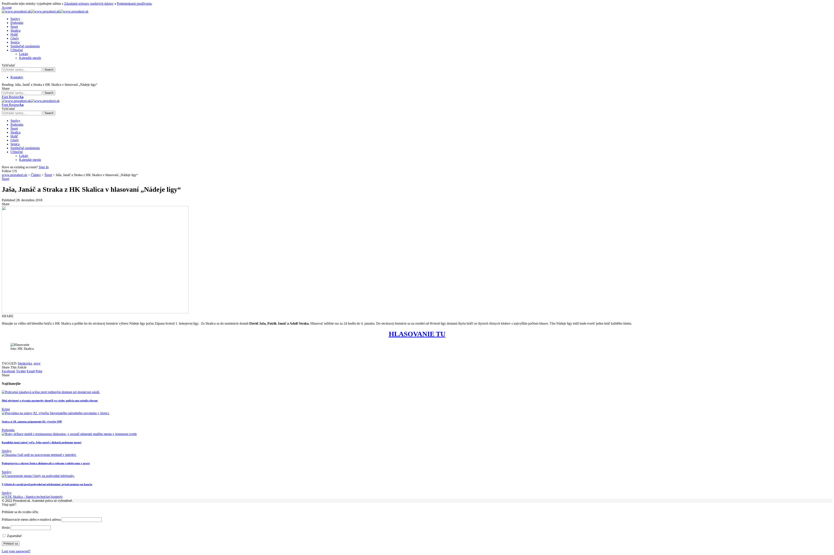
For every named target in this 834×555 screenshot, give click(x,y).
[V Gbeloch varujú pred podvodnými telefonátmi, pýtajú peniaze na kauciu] (38, 476)
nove (37, 363)
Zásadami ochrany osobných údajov (89, 3)
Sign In (44, 167)
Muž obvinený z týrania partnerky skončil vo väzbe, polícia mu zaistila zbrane (50, 400)
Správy (7, 451)
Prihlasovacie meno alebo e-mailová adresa (31, 519)
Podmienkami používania (134, 3)
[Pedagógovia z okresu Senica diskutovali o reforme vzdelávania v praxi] (39, 455)
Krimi (6, 409)
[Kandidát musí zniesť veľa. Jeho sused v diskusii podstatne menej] (69, 434)
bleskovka (25, 363)
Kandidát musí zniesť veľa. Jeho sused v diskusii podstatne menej (41, 442)
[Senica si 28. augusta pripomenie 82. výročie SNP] (55, 413)
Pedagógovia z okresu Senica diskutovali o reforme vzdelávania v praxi (46, 463)
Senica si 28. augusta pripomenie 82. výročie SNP (32, 421)
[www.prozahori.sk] (45, 11)
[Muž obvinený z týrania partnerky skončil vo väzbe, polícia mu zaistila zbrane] (51, 392)
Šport (5, 179)
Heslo (6, 527)
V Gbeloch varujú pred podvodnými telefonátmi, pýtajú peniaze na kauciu (47, 484)
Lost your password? (16, 551)
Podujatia (8, 430)
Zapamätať (14, 536)
